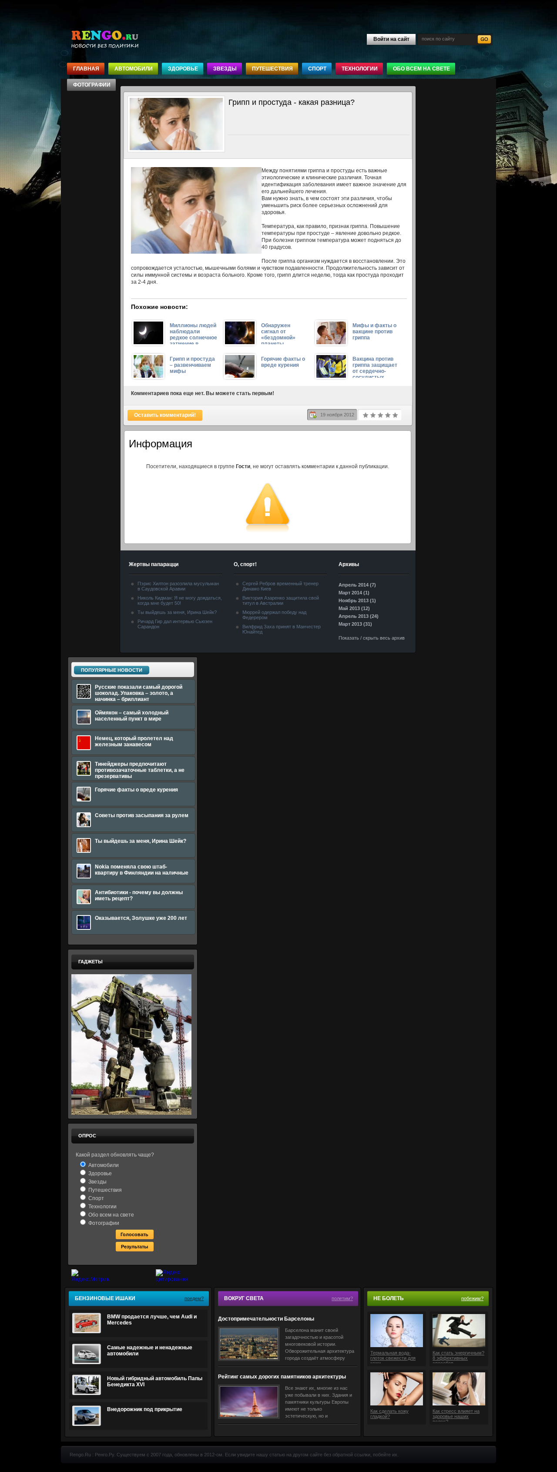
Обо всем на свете (421, 69)
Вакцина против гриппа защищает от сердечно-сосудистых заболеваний (374, 367)
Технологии (360, 69)
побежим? (472, 1298)
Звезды (225, 69)
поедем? (194, 1298)
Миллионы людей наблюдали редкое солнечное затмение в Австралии (193, 333)
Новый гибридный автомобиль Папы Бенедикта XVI (154, 1381)
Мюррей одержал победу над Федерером (274, 615)
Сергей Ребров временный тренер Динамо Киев (280, 586)
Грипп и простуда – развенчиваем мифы (192, 365)
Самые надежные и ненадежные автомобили (149, 1351)
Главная (86, 69)
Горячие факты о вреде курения (283, 362)
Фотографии (92, 85)
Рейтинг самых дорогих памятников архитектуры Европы (282, 1377)
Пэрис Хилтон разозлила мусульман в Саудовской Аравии (178, 586)
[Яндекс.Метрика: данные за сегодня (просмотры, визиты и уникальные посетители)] (90, 1276)
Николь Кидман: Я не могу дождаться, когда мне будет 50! (180, 600)
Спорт (317, 69)
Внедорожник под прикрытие (144, 1409)
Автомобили (133, 69)
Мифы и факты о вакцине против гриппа (374, 331)
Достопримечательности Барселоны (266, 1319)
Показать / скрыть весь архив (372, 637)
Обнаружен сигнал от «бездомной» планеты (278, 333)
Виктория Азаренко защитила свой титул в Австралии (280, 600)
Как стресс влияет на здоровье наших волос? (456, 1415)
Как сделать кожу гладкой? (389, 1413)
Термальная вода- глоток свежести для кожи (393, 1356)
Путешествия (272, 69)
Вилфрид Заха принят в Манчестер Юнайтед (281, 629)
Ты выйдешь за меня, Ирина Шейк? (177, 612)
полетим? (342, 1298)
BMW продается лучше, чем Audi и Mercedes (152, 1320)
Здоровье (183, 69)
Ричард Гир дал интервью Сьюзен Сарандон (175, 624)
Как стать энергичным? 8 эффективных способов (458, 1356)
